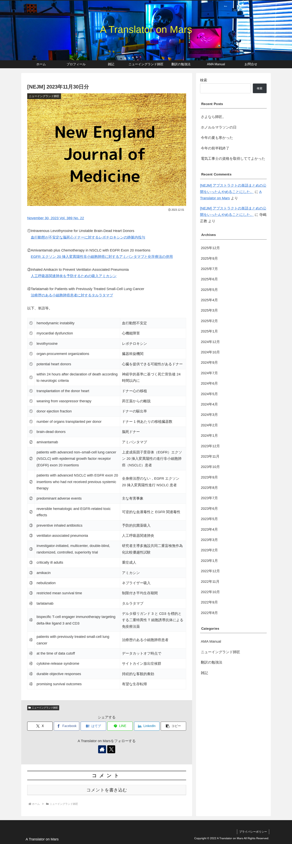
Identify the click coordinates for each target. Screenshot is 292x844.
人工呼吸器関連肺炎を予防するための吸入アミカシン (74, 276)
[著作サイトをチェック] (102, 749)
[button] (173, 726)
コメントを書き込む (106, 789)
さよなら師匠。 (213, 117)
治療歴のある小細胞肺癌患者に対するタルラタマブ (72, 295)
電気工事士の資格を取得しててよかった (233, 159)
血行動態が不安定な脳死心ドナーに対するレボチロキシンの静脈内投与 (88, 237)
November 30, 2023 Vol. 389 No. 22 (55, 218)
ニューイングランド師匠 (45, 707)
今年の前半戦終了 (215, 148)
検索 (203, 80)
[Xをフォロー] (111, 749)
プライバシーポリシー (253, 831)
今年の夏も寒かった (217, 138)
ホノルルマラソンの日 (219, 127)
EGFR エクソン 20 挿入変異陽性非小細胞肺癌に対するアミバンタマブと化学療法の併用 (102, 257)
